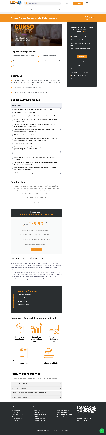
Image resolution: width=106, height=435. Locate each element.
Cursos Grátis (15, 412)
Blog (59, 9)
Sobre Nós (37, 410)
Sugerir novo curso (17, 418)
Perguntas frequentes (40, 414)
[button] (12, 192)
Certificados (52, 9)
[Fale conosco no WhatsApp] (101, 430)
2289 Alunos (89, 19)
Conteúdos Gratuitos (17, 414)
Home (12, 9)
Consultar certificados (40, 418)
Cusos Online (20, 9)
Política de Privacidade (62, 410)
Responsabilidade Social (63, 412)
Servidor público (31, 9)
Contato (64, 9)
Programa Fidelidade (40, 420)
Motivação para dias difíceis (64, 414)
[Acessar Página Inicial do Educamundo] (16, 3)
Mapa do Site (60, 416)
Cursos (15, 12)
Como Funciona (42, 9)
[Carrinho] (87, 3)
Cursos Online (16, 410)
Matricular (36, 249)
